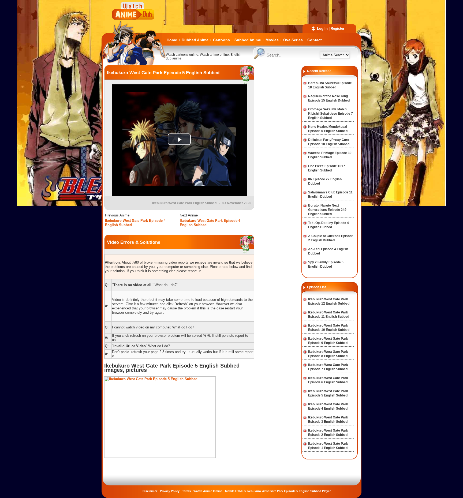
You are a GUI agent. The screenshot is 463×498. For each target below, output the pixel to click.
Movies (272, 40)
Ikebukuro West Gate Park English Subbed (184, 203)
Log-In (322, 29)
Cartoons (221, 40)
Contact (314, 40)
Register (337, 29)
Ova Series (293, 40)
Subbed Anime (247, 40)
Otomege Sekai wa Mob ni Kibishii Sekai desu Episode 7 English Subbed (330, 113)
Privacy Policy (170, 491)
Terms (186, 491)
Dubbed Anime (195, 40)
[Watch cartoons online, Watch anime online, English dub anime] (134, 64)
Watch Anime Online (207, 491)
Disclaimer (150, 491)
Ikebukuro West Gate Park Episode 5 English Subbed (163, 72)
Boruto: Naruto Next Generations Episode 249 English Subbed (327, 210)
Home (172, 40)
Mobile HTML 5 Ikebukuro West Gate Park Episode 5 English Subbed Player (278, 491)
